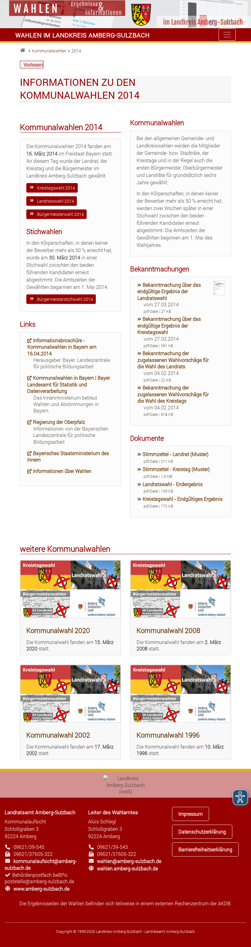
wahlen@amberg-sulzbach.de (124, 861)
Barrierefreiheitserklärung (205, 849)
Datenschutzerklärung (202, 831)
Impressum (190, 814)
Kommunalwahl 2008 (168, 630)
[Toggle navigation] (227, 35)
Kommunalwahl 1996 (168, 734)
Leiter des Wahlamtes (113, 812)
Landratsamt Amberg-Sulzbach (40, 812)
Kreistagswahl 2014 (55, 188)
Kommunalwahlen (49, 51)
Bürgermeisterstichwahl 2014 (64, 299)
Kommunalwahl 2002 (58, 734)
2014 (76, 51)
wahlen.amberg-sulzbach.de (123, 868)
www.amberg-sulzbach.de (37, 888)
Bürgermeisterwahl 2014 (60, 214)
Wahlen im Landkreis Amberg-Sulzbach (82, 35)
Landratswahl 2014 (55, 201)
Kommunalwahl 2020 (58, 630)
